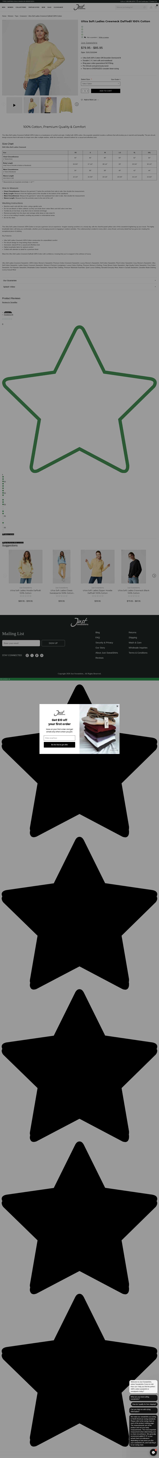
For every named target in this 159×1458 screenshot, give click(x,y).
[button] (153, 1452)
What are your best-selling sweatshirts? (140, 1398)
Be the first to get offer (59, 745)
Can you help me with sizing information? (140, 1410)
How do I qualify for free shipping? (144, 1404)
